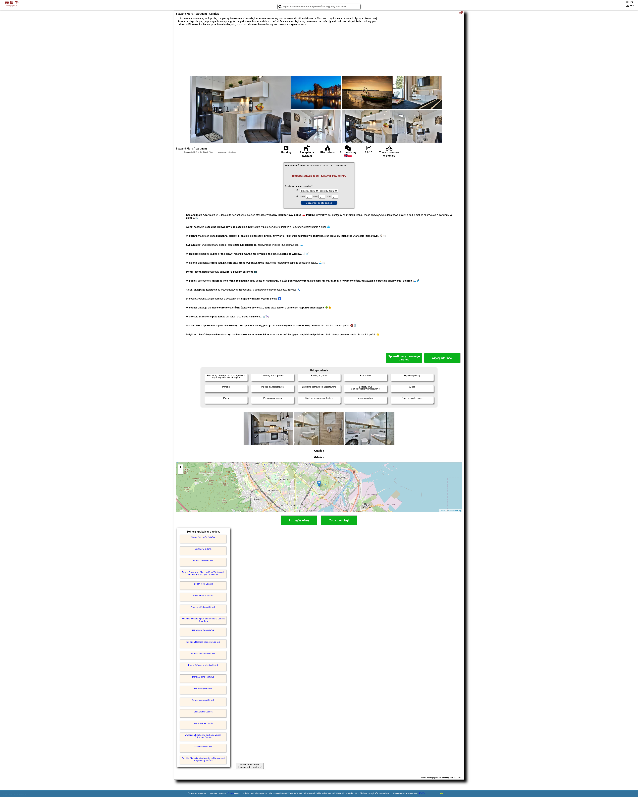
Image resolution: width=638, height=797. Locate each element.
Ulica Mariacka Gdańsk (203, 723)
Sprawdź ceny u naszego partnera (404, 358)
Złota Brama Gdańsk (203, 712)
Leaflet (442, 510)
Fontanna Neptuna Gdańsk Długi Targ (203, 642)
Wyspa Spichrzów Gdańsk (203, 537)
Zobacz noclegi (339, 520)
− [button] (180, 472)
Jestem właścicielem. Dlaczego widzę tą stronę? (249, 765)
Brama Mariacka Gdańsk (203, 700)
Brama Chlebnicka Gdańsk (203, 653)
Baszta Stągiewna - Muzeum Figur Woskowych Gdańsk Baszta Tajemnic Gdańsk (203, 573)
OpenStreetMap (454, 510)
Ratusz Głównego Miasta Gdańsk (203, 665)
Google (230, 793)
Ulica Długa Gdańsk (203, 688)
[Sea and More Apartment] (240, 110)
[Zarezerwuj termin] (461, 13)
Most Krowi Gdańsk (203, 549)
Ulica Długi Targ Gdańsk (203, 630)
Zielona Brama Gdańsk (203, 595)
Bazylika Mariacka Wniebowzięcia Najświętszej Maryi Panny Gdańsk (203, 759)
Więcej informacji (442, 358)
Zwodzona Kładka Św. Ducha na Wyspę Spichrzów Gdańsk (203, 736)
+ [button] (180, 467)
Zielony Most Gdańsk (203, 584)
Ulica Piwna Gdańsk (203, 747)
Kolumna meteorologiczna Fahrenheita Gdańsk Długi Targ (203, 620)
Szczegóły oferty (299, 520)
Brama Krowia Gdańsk (203, 560)
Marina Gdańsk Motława (203, 677)
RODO (422, 793)
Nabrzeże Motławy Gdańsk (203, 607)
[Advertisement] (319, 51)
